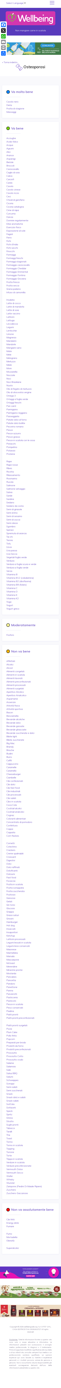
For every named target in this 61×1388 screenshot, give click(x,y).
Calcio (9, 175)
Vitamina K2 (12, 598)
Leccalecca (12, 323)
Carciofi (10, 179)
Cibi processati (13, 794)
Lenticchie (11, 330)
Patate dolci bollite (15, 423)
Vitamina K (11, 595)
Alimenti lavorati (14, 678)
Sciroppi (10, 1083)
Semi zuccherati (14, 1090)
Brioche (10, 750)
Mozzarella (11, 371)
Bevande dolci (13, 722)
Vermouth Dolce (14, 1169)
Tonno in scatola (14, 1145)
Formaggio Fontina (15, 275)
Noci (8, 378)
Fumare (10, 1226)
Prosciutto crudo (14, 1059)
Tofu (8, 543)
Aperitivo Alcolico (15, 691)
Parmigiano (12, 409)
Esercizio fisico (13, 227)
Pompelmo (11, 447)
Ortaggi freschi (13, 402)
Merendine (11, 966)
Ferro (9, 237)
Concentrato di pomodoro (19, 822)
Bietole (9, 162)
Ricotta (10, 471)
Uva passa (11, 550)
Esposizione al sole (15, 230)
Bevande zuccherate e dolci (20, 733)
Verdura (10, 560)
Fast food (11, 877)
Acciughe (11, 138)
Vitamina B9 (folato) (16, 584)
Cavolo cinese (13, 189)
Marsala (10, 956)
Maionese (11, 949)
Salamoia (11, 1066)
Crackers (10, 850)
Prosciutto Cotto (14, 1056)
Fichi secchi (12, 247)
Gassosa (10, 898)
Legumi (10, 327)
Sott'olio (10, 1104)
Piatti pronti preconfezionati (20, 1017)
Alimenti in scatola (15, 674)
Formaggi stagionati (16, 261)
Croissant (11, 856)
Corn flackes (12, 835)
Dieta (9, 105)
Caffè (9, 760)
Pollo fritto (11, 1035)
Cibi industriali (13, 791)
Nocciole (10, 375)
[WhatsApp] (3, 36)
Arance (10, 155)
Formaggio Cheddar (16, 268)
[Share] (3, 53)
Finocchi (10, 251)
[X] (3, 30)
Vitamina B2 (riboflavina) (18, 581)
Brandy (10, 746)
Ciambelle (11, 777)
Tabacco (10, 1128)
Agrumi (10, 148)
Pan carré (11, 406)
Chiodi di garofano (15, 199)
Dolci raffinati (13, 867)
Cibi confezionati (14, 781)
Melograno (11, 358)
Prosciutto (11, 1052)
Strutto (10, 1121)
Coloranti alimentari (16, 818)
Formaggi (11, 254)
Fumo (9, 1233)
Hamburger (12, 922)
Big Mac (10, 743)
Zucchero (11, 1189)
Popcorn (10, 1039)
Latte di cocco (13, 303)
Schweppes (12, 1080)
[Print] (3, 48)
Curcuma (10, 213)
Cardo (9, 182)
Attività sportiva (14, 709)
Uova (9, 547)
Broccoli (10, 165)
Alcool (9, 667)
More (9, 368)
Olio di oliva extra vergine (18, 392)
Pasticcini (11, 1000)
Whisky (10, 1179)
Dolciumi (10, 874)
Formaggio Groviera (16, 278)
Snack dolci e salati (16, 1097)
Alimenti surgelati (15, 688)
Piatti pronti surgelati (16, 1025)
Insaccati (10, 928)
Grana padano (13, 288)
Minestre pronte (14, 969)
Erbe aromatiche (14, 223)
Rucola (9, 481)
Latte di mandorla (15, 306)
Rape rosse (12, 464)
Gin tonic (10, 904)
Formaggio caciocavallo (18, 264)
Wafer (9, 1176)
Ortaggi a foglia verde (17, 399)
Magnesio (11, 337)
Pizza (9, 1028)
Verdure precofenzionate (18, 1165)
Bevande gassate (15, 726)
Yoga (8, 601)
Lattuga (10, 320)
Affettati (10, 661)
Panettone (11, 987)
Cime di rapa (12, 210)
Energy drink (12, 1222)
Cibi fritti (10, 1219)
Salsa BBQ (11, 1073)
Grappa (10, 911)
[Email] (3, 42)
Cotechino (11, 846)
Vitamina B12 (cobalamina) (20, 577)
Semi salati (11, 1087)
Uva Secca (11, 553)
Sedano (10, 502)
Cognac (10, 815)
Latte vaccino (13, 313)
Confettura (11, 825)
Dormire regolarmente (17, 220)
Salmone (10, 485)
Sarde (9, 495)
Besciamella (12, 715)
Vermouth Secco (14, 1172)
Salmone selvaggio (15, 488)
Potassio (10, 450)
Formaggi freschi (14, 258)
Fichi (8, 241)
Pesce (9, 430)
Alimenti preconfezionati (18, 681)
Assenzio (11, 702)
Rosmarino (11, 478)
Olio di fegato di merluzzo (19, 388)
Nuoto (9, 385)
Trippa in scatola (14, 1158)
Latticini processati (15, 939)
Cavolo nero (12, 101)
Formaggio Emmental (17, 271)
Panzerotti (11, 993)
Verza (9, 571)
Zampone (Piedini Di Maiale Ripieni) (24, 1186)
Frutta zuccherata (15, 891)
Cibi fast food (13, 787)
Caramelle (11, 767)
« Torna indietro (9, 62)
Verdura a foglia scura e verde (21, 564)
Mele (8, 354)
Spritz (9, 1114)
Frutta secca (12, 285)
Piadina (10, 1011)
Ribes (9, 468)
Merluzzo (11, 361)
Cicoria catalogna (15, 206)
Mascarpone (12, 959)
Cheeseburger (13, 774)
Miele (9, 364)
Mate (9, 351)
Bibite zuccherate (15, 739)
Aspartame (12, 698)
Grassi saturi (12, 915)
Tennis (9, 540)
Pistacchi (11, 443)
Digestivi (10, 860)
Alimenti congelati (15, 671)
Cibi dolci (10, 784)
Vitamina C (11, 588)
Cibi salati (11, 798)
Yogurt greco (12, 608)
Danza (9, 217)
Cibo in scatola (13, 801)
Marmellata (12, 952)
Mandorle (11, 344)
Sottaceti (11, 1107)
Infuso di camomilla (15, 292)
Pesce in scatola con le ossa (20, 440)
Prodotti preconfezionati (18, 1049)
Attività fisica (13, 705)
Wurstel (10, 1182)
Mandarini (11, 340)
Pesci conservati (14, 1007)
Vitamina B (11, 574)
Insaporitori (12, 932)
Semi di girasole (14, 509)
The (8, 1134)
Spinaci (10, 529)
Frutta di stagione (15, 108)
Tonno (9, 1141)
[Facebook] (3, 25)
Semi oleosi (12, 523)
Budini (9, 753)
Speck (9, 1111)
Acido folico (12, 141)
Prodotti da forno (15, 1045)
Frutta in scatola (14, 884)
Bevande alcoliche (15, 719)
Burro (9, 757)
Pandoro (10, 983)
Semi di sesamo (14, 516)
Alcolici (9, 664)
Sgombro (10, 526)
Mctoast (10, 963)
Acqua (9, 145)
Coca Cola (11, 804)
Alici (8, 151)
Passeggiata (12, 416)
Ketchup (10, 935)
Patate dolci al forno (16, 419)
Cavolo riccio (12, 193)
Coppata (10, 832)
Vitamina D (12, 591)
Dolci (8, 863)
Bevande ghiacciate (16, 729)
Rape (9, 461)
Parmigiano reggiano (16, 412)
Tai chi (9, 536)
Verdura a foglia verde (17, 567)
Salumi (9, 1076)
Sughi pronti (12, 1124)
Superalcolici (12, 1248)
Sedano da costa (15, 505)
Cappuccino (12, 763)
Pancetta (11, 980)
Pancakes (11, 976)
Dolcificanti (12, 870)
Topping (10, 1148)
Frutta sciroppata (15, 887)
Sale (8, 1069)
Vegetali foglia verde (16, 557)
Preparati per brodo (16, 1042)
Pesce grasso (13, 436)
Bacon (9, 712)
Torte (9, 1155)
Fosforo (10, 634)
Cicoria (9, 203)
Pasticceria (12, 997)
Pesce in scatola (14, 1004)
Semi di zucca (13, 519)
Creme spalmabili (14, 853)
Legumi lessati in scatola (18, 942)
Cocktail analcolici (15, 811)
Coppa (9, 828)
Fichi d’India (12, 244)
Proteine (10, 453)
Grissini (9, 918)
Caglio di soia (13, 172)
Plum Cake (11, 1032)
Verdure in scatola (15, 1162)
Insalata (10, 299)
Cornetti (10, 843)
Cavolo (9, 186)
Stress (9, 1117)
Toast (9, 1138)
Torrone (10, 1152)
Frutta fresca (12, 282)
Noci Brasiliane (13, 382)
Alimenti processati (16, 685)
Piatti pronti (12, 1014)
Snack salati (12, 1100)
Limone (10, 334)
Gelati (9, 901)
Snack (9, 1093)
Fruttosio (10, 894)
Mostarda (11, 973)
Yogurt (9, 605)
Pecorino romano (15, 426)
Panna (9, 990)
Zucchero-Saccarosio (17, 1193)
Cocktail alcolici (14, 808)
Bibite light (11, 736)
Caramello (11, 770)
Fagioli (9, 234)
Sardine (10, 499)
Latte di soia (12, 310)
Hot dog (10, 925)
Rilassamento (13, 475)
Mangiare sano (13, 347)
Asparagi (10, 158)
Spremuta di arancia (16, 533)
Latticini (10, 316)
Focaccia (10, 880)
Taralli (9, 1131)
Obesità (10, 1240)
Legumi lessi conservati (18, 946)
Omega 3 (11, 395)
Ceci (8, 196)
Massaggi (11, 111)
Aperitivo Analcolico (16, 695)
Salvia (9, 492)
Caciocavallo (12, 169)
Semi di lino (12, 512)
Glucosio (10, 908)
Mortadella (11, 1237)
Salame (10, 1063)
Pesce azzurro (13, 433)
